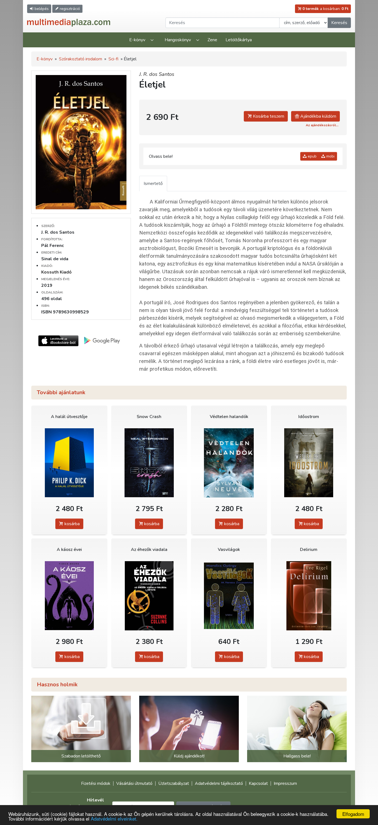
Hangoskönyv (178, 40)
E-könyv (137, 40)
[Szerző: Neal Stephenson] (149, 463)
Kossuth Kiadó (56, 272)
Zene (212, 40)
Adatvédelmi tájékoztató (219, 783)
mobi (330, 156)
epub (312, 156)
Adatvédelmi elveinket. (114, 818)
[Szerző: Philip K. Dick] (69, 463)
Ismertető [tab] (153, 184)
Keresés (339, 23)
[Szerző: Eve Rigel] (309, 596)
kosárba (71, 524)
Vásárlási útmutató (134, 783)
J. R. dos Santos (156, 74)
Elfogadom (353, 813)
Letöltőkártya (239, 40)
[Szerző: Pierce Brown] (69, 596)
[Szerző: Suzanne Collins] (149, 596)
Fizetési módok (95, 783)
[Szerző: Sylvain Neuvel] (229, 463)
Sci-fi (113, 59)
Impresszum (285, 783)
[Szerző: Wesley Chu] (309, 463)
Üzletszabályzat (173, 783)
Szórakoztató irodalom (80, 59)
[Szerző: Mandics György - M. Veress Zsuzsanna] (229, 596)
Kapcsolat (258, 783)
